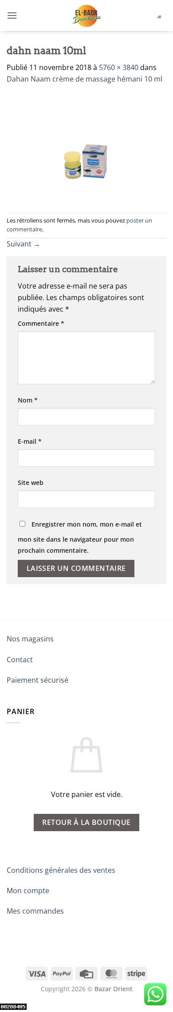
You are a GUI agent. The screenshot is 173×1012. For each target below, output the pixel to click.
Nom (28, 400)
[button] (12, 15)
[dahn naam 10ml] (86, 148)
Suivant (23, 244)
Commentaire (41, 323)
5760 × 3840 (118, 67)
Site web (30, 482)
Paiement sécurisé (37, 680)
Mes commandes (35, 911)
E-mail (30, 441)
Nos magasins (30, 639)
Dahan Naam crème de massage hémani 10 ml (84, 79)
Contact (20, 659)
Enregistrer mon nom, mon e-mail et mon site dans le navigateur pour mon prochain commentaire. (80, 537)
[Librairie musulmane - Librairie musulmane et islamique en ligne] (86, 15)
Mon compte (28, 890)
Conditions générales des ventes (61, 870)
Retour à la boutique (86, 822)
